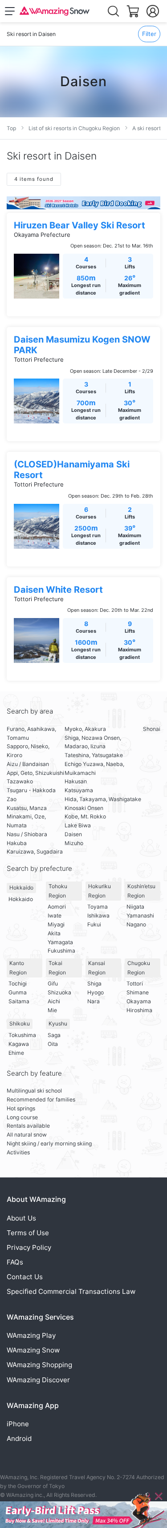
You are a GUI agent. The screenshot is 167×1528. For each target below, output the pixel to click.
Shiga (94, 983)
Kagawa (18, 1044)
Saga (54, 1035)
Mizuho (74, 843)
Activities (18, 1152)
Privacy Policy (29, 1247)
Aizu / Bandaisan (28, 764)
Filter (149, 33)
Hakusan (76, 781)
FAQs (15, 1262)
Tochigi (17, 983)
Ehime (16, 1052)
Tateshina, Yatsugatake (94, 755)
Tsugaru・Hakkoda (31, 790)
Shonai (151, 729)
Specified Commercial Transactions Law (71, 1291)
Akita (54, 933)
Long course (22, 1117)
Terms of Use (28, 1233)
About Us (21, 1218)
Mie (52, 1010)
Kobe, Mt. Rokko (85, 816)
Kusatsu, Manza (27, 808)
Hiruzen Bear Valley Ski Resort (79, 225)
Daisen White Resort (58, 589)
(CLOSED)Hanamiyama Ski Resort (72, 469)
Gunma (17, 992)
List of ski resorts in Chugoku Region (74, 128)
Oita (53, 1044)
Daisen (73, 834)
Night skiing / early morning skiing (49, 1143)
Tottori (134, 983)
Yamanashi (140, 915)
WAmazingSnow (33, 1350)
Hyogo (95, 992)
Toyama (97, 906)
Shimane (137, 992)
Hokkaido (21, 887)
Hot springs (21, 1108)
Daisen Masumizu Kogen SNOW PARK (82, 344)
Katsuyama (79, 790)
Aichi (54, 1001)
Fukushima (61, 950)
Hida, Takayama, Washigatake (103, 799)
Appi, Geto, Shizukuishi (35, 773)
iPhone (18, 1424)
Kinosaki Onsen (84, 808)
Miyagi (56, 924)
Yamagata (60, 942)
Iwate (54, 915)
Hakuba (17, 843)
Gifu (53, 983)
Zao (11, 799)
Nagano (136, 924)
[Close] (158, 1496)
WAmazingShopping (39, 1364)
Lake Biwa (78, 825)
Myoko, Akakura (85, 729)
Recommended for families (41, 1099)
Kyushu (58, 1023)
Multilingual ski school (34, 1090)
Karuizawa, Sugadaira (35, 851)
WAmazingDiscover (38, 1380)
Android (19, 1438)
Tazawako (20, 781)
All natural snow (27, 1134)
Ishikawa (98, 915)
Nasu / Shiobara (27, 834)
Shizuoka (59, 992)
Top (11, 128)
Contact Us (25, 1277)
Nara (93, 1001)
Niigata (135, 906)
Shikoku (19, 1023)
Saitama (18, 1001)
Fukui (94, 924)
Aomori (57, 906)
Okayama (138, 1001)
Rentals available (28, 1125)
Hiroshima (139, 1010)
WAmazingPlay (31, 1335)
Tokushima (22, 1035)
